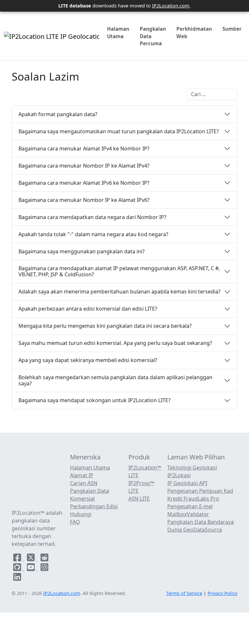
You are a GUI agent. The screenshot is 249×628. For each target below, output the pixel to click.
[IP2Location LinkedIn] (17, 578)
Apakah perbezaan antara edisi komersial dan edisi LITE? (87, 308)
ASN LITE (139, 498)
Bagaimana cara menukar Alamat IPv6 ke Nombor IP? (83, 182)
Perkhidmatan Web (194, 32)
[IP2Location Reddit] (44, 558)
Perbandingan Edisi (94, 506)
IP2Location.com (170, 5)
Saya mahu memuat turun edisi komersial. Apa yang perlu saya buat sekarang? (115, 343)
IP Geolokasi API (187, 483)
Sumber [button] (232, 29)
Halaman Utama (118, 32)
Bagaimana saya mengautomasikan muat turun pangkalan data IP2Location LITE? (118, 131)
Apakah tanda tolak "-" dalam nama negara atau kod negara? (93, 234)
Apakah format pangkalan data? (57, 114)
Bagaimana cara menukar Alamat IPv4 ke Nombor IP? (83, 148)
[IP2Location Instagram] (44, 568)
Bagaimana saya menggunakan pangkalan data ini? (81, 251)
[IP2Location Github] (18, 568)
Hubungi (80, 514)
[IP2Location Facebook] (18, 558)
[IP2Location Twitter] (31, 558)
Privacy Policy (222, 593)
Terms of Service (184, 593)
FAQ (75, 521)
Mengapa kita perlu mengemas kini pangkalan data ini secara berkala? (105, 325)
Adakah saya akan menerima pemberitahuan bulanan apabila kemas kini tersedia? (119, 291)
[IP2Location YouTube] (31, 568)
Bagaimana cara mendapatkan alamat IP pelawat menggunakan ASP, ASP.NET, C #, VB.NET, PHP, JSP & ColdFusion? (119, 271)
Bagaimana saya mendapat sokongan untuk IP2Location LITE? (94, 400)
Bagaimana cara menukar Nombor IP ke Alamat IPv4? (83, 165)
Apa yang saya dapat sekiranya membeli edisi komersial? (87, 360)
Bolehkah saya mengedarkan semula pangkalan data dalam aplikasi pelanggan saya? (115, 380)
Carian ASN (83, 483)
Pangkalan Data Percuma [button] (153, 36)
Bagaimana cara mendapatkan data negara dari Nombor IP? (92, 217)
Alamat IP (81, 475)
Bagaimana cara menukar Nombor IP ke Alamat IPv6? (83, 200)
